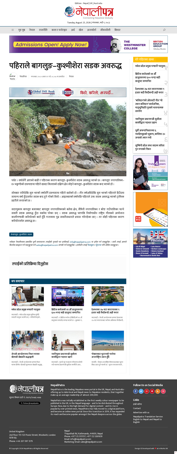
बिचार (117, 30)
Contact (137, 408)
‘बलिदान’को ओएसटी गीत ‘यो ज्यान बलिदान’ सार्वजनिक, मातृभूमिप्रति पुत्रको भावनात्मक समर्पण (149, 106)
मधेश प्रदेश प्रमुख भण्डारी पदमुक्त (25, 310)
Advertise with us (141, 412)
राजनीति (43, 30)
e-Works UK (163, 448)
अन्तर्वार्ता (91, 30)
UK (91, 3)
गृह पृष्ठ (21, 30)
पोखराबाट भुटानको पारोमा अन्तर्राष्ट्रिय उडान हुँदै (103, 355)
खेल (81, 30)
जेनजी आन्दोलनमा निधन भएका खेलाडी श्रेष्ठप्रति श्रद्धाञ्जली (25, 355)
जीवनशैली (105, 30)
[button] (12, 30)
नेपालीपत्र (23, 76)
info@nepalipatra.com (80, 242)
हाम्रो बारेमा (137, 404)
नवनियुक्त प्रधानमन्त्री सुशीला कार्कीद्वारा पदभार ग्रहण (64, 355)
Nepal (85, 3)
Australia (98, 3)
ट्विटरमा (98, 245)
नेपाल (32, 30)
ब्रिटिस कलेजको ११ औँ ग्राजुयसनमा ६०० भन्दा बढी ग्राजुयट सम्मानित (67, 311)
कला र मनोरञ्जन (59, 30)
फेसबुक (91, 245)
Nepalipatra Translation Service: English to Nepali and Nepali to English (148, 419)
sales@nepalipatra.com (47, 245)
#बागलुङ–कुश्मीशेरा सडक (21, 234)
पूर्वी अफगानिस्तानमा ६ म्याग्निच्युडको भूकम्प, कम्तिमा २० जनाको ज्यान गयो (150, 134)
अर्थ (73, 30)
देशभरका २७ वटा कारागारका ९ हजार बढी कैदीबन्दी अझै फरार (105, 311)
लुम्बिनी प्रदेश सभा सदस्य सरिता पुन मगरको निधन (149, 147)
